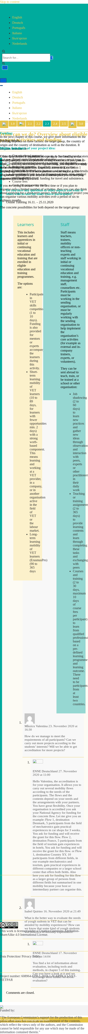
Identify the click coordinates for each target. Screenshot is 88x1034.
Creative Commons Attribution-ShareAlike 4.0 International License (39, 932)
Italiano (17, 33)
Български (19, 38)
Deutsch (17, 22)
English (17, 17)
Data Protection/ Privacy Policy (20, 956)
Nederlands (19, 43)
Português (18, 28)
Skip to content (9, 1)
